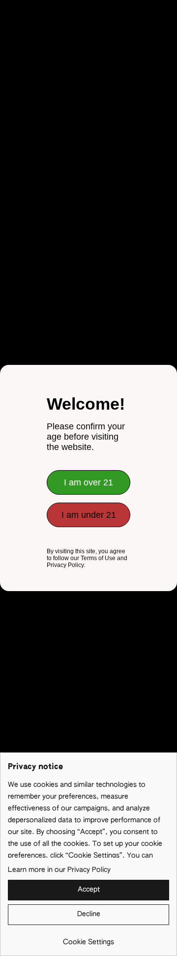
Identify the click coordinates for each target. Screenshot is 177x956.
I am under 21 (88, 515)
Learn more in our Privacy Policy (59, 869)
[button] (88, 890)
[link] (88, 938)
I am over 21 (88, 482)
